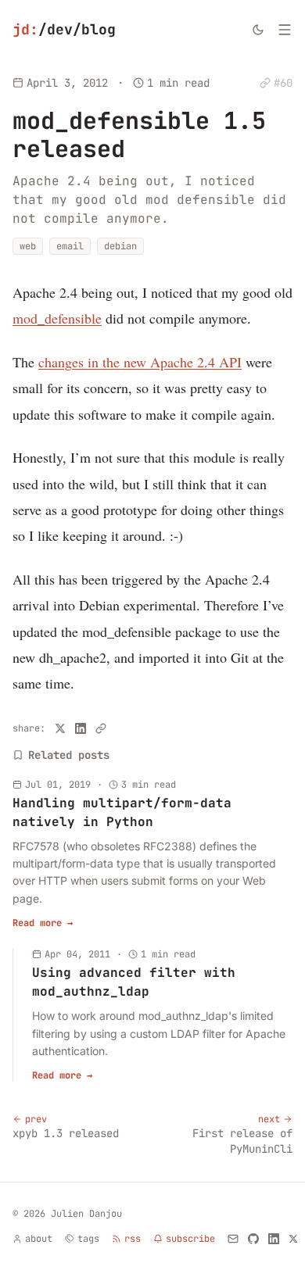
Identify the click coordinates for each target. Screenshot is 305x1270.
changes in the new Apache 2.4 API (140, 361)
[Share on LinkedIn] (80, 728)
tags (88, 1238)
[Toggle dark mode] (258, 29)
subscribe (190, 1238)
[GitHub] (253, 1238)
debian (120, 246)
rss (132, 1238)
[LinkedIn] (273, 1238)
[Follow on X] (293, 1238)
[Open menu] (284, 30)
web (28, 246)
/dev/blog (64, 29)
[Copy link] (100, 728)
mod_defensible (57, 318)
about (38, 1238)
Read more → (43, 923)
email (70, 246)
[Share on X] (60, 728)
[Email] (233, 1238)
